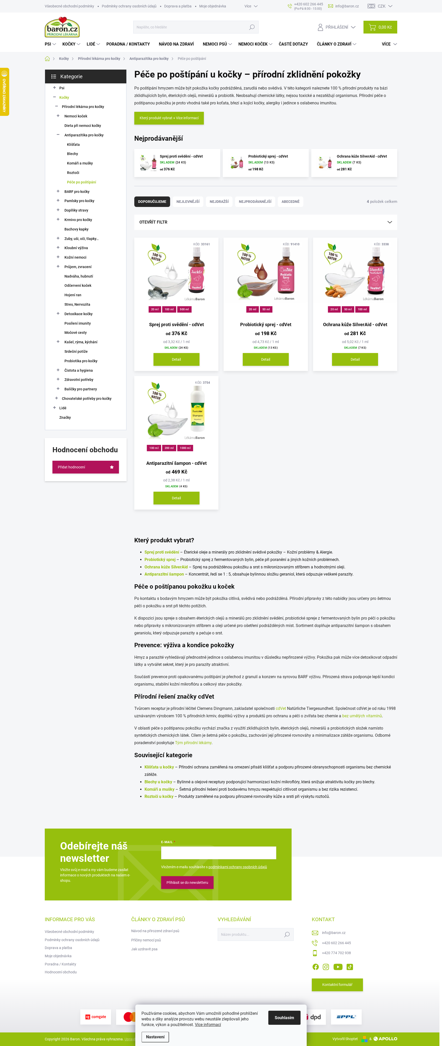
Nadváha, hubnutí (78, 276)
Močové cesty (75, 333)
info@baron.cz (334, 933)
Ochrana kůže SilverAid (166, 567)
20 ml (155, 309)
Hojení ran (72, 295)
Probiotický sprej (160, 559)
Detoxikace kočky (78, 314)
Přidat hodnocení (71, 467)
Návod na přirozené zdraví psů (155, 931)
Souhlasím (284, 1017)
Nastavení (155, 1036)
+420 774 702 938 (336, 953)
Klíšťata (73, 144)
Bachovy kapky (76, 229)
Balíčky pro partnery (80, 389)
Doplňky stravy (76, 210)
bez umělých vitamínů (362, 715)
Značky (65, 417)
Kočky (64, 97)
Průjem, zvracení (78, 267)
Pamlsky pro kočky (79, 201)
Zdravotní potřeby (78, 380)
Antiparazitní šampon (164, 574)
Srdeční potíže (76, 351)
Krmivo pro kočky (78, 220)
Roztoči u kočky (159, 796)
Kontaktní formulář (337, 985)
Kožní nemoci (75, 257)
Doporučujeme (152, 202)
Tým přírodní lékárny (193, 742)
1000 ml (185, 448)
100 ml (169, 309)
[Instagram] (326, 966)
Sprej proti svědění (162, 552)
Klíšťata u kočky (159, 767)
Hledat (252, 27)
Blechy (72, 154)
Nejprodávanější (255, 202)
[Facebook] (315, 966)
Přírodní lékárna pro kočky (83, 107)
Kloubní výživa (76, 248)
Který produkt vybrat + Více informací (169, 118)
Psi (61, 88)
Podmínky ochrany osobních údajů (129, 6)
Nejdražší (219, 202)
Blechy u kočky (158, 781)
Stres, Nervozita (77, 304)
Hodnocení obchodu (61, 972)
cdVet (281, 708)
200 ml (169, 448)
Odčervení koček (77, 285)
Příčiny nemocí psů (146, 940)
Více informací (208, 1024)
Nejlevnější (188, 202)
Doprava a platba (178, 6)
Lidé (63, 408)
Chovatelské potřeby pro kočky (87, 399)
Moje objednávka (212, 6)
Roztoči (73, 173)
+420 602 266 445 (336, 943)
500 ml (184, 309)
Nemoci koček (75, 116)
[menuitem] (51, 44)
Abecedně (291, 202)
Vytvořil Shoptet (345, 1039)
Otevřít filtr (153, 222)
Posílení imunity (77, 323)
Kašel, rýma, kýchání (80, 342)
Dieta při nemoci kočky (82, 126)
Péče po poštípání (81, 182)
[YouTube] (338, 966)
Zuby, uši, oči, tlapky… (81, 239)
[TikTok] (349, 966)
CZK (381, 6)
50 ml (266, 309)
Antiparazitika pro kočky (84, 135)
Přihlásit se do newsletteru (187, 882)
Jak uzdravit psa (144, 949)
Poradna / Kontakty (60, 964)
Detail (176, 359)
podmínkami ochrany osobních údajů (237, 867)
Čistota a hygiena (78, 370)
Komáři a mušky (80, 163)
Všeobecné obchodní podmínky (69, 6)
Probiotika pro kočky (80, 361)
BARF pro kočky (77, 192)
